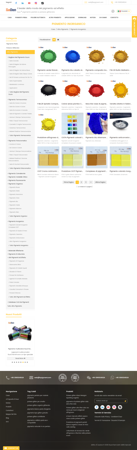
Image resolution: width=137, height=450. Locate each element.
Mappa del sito (11, 414)
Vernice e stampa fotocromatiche (20, 151)
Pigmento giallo (15, 191)
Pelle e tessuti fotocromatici (19, 155)
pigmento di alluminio (17, 254)
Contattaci (9, 410)
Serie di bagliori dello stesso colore (21, 74)
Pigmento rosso (15, 187)
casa (10, 18)
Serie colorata (14, 61)
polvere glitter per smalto (36, 402)
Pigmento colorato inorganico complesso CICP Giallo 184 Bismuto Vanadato (121, 171)
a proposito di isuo (12, 399)
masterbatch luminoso (17, 84)
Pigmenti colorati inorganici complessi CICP (18, 226)
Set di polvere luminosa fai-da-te (21, 77)
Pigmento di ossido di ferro (18, 231)
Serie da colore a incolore (18, 103)
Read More (20, 358)
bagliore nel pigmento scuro (19, 57)
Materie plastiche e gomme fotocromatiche (18, 159)
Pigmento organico (16, 184)
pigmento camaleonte (17, 173)
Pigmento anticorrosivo (17, 238)
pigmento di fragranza (17, 261)
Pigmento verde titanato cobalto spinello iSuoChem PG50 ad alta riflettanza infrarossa (48, 70)
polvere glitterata (38, 18)
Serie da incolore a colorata (19, 110)
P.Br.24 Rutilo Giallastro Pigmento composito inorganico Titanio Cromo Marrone (121, 70)
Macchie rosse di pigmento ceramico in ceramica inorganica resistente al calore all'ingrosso (97, 104)
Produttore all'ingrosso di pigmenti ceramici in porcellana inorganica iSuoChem (48, 137)
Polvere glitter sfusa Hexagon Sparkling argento (21, 349)
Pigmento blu (14, 202)
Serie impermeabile (16, 81)
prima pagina (69, 182)
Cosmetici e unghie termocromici (20, 124)
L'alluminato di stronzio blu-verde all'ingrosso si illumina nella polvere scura (78, 433)
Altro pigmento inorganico (18, 241)
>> (91, 182)
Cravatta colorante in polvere (19, 289)
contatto (114, 18)
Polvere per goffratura (16, 275)
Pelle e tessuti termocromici (19, 121)
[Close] (134, 39)
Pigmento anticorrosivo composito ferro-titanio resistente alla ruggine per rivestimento (121, 137)
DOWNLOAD (82, 18)
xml (7, 422)
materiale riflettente (16, 250)
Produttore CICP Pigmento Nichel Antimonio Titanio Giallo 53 (72, 171)
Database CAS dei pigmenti (19, 302)
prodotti (8, 407)
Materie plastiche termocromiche (20, 131)
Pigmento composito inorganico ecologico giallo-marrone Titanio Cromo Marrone (97, 70)
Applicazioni (13, 88)
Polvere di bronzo (15, 293)
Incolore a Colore (15, 144)
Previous (27, 319)
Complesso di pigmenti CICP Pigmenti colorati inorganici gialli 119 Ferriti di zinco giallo (97, 171)
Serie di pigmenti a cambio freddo (21, 114)
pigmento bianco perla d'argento (39, 409)
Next (30, 319)
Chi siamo (103, 18)
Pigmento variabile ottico (18, 177)
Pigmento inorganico (78, 29)
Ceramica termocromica (17, 128)
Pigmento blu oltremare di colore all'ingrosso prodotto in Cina (97, 137)
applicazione (70, 18)
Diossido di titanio (15, 272)
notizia (93, 18)
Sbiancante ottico (15, 265)
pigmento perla (21, 18)
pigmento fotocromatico (18, 140)
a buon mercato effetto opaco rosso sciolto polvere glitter (76, 417)
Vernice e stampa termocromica (20, 117)
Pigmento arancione (16, 194)
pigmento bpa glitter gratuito (37, 413)
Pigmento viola (14, 198)
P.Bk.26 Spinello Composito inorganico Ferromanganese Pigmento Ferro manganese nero (48, 104)
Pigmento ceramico (16, 234)
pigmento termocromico (18, 99)
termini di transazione (102, 420)
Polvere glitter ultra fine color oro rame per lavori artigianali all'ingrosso (77, 410)
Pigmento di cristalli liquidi (18, 268)
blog (7, 418)
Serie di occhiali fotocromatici (19, 164)
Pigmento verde (15, 205)
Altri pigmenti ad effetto (17, 257)
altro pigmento (55, 18)
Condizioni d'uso (116, 417)
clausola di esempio (118, 420)
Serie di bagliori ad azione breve (20, 70)
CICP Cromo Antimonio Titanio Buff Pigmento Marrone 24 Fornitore (48, 171)
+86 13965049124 (120, 2)
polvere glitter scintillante (36, 417)
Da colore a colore (16, 148)
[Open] (134, 27)
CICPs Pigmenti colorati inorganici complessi (72, 137)
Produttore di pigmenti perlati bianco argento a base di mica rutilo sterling (77, 424)
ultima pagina (100, 182)
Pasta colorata (14, 282)
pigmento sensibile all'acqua (19, 286)
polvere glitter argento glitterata (38, 405)
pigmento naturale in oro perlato (38, 426)
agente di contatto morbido (18, 279)
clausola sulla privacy (102, 417)
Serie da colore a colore (17, 107)
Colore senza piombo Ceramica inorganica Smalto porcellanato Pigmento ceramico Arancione (72, 104)
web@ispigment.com (95, 2)
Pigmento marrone (15, 209)
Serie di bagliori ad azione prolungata (17, 65)
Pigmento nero (14, 212)
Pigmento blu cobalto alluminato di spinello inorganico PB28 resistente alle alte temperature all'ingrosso (72, 70)
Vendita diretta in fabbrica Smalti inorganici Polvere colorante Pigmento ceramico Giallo (121, 104)
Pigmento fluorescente (17, 180)
